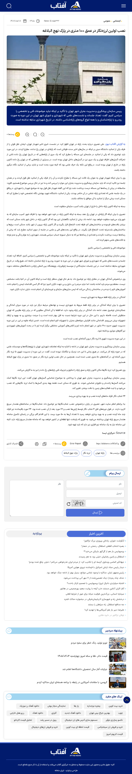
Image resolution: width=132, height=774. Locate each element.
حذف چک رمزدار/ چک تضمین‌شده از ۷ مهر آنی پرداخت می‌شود (94, 578)
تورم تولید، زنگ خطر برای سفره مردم (89, 643)
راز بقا (76, 706)
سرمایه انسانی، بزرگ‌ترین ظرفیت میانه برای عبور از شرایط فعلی (94, 594)
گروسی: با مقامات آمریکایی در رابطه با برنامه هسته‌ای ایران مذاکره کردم (72, 682)
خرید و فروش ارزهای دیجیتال (44, 727)
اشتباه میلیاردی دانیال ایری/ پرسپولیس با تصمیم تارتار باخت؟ (95, 583)
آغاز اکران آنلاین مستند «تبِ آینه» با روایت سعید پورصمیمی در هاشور (92, 588)
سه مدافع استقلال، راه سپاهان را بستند (106, 604)
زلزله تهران (99, 453)
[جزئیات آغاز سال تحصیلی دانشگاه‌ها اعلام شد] (116, 669)
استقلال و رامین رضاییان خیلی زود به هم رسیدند (101, 557)
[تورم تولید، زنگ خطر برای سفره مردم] (116, 643)
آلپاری (53, 713)
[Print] (36, 444)
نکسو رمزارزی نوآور (114, 720)
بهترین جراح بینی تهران (99, 713)
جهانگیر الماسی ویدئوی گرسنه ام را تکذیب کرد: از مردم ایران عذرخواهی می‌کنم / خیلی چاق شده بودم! (76, 562)
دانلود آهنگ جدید (73, 713)
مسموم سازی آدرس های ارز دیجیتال (81, 720)
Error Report (75, 443)
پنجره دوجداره (93, 706)
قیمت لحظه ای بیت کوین (77, 727)
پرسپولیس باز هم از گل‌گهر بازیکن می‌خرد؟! (104, 551)
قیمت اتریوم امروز (114, 734)
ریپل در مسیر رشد (48, 720)
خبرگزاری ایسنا (108, 433)
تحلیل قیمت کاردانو (23, 720)
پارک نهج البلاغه (71, 453)
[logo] (66, 5)
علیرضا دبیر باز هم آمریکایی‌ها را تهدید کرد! (104, 610)
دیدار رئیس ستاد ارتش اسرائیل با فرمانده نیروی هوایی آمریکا (96, 567)
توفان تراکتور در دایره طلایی (111, 615)
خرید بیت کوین (116, 706)
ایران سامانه (59, 770)
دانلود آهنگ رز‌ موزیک (29, 706)
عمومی (106, 21)
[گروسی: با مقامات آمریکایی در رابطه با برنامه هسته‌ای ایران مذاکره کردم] (116, 682)
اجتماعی (117, 21)
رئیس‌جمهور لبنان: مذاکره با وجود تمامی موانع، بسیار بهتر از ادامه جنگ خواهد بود (85, 573)
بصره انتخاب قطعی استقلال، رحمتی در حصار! (102, 546)
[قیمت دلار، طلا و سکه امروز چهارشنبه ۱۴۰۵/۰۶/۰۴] (116, 656)
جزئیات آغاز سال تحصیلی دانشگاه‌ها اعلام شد (84, 669)
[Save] (44, 444)
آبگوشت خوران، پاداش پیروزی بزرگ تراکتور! (104, 541)
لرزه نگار (86, 453)
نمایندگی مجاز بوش (56, 706)
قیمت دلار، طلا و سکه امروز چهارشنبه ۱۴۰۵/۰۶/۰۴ (82, 656)
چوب (120, 713)
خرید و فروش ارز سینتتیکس (110, 727)
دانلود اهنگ (37, 713)
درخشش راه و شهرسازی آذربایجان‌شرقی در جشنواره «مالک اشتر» (93, 599)
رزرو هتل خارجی (17, 713)
